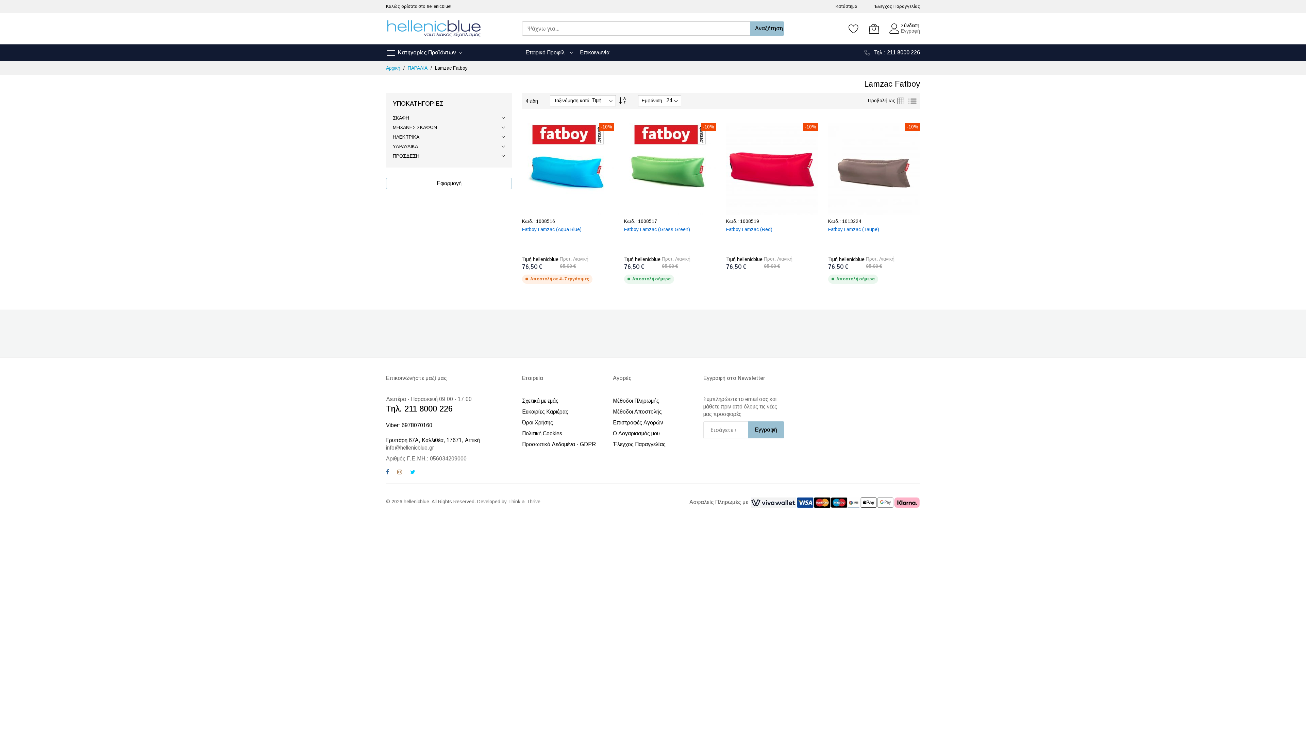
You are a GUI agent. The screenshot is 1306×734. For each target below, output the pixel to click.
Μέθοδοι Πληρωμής (636, 401)
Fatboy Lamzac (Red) (749, 229)
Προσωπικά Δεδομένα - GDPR (559, 444)
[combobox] (636, 28)
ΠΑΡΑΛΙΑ (418, 68)
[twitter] (412, 473)
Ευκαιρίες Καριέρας (545, 412)
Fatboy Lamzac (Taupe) (853, 229)
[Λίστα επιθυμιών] (854, 28)
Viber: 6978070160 (409, 425)
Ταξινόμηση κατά (571, 100)
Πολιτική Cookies (542, 433)
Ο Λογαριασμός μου (636, 433)
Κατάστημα (846, 6)
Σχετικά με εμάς (540, 401)
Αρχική (394, 68)
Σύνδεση (910, 25)
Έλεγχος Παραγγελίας (897, 6)
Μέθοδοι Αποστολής (637, 412)
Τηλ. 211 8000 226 (419, 408)
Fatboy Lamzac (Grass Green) (657, 229)
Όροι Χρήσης (537, 422)
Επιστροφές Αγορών (638, 422)
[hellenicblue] (433, 28)
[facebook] (387, 473)
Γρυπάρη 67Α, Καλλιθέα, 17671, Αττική (433, 440)
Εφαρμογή (449, 183)
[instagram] (399, 473)
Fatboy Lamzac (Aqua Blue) (552, 229)
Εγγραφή (910, 31)
